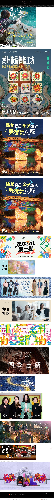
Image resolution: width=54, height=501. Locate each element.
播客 (46, 493)
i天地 (33, 6)
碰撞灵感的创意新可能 (14, 6)
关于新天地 (3, 6)
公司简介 (20, 494)
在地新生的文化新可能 (8, 6)
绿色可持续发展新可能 (20, 6)
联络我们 (23, 494)
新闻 (30, 6)
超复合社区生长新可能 (26, 6)
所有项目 (51, 6)
